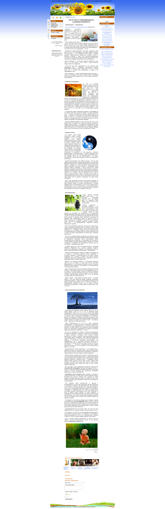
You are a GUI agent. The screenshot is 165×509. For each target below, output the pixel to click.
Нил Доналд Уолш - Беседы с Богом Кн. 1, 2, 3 (107, 49)
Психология (53, 23)
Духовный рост (54, 25)
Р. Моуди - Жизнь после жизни (107, 60)
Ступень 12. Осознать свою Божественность (107, 45)
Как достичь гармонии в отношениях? (95, 468)
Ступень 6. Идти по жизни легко (107, 34)
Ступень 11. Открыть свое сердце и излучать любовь (107, 42)
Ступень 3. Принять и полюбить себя (107, 29)
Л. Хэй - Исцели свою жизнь (107, 57)
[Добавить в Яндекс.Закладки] (48, 38)
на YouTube (53, 38)
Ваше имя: (67, 482)
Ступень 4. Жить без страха (107, 30)
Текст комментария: (70, 484)
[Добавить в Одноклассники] (48, 32)
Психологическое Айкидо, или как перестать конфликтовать (66, 468)
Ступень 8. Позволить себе (106, 37)
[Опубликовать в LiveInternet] (48, 26)
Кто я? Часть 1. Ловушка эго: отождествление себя (81, 468)
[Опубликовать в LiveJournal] (48, 28)
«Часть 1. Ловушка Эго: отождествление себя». (76, 27)
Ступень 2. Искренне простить (107, 27)
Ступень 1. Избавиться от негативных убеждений (107, 26)
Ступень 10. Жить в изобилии (107, 40)
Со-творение (54, 26)
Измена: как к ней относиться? (73, 468)
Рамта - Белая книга (107, 66)
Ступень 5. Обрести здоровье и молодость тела (107, 33)
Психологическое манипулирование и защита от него (88, 468)
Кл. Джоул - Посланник (107, 63)
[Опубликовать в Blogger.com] (48, 20)
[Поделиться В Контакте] (48, 36)
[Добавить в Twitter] (48, 34)
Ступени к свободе (55, 32)
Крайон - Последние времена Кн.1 (106, 51)
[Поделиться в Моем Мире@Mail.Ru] (48, 30)
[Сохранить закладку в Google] (48, 24)
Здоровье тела (54, 24)
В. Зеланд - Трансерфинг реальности (107, 54)
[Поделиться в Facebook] (48, 22)
